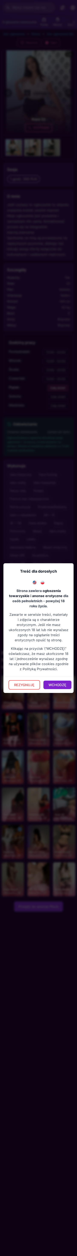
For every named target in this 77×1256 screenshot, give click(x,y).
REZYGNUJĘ (24, 685)
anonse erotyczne (47, 596)
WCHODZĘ (57, 685)
